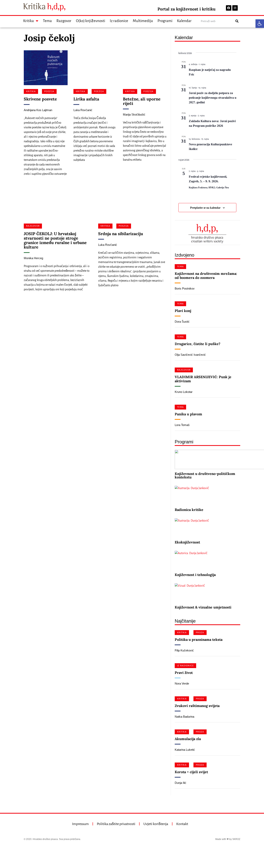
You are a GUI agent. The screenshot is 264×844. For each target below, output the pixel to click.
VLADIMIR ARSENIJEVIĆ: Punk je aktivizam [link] (203, 379)
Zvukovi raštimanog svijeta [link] (197, 705)
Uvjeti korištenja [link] (155, 824)
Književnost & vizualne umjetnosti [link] (203, 607)
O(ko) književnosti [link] (90, 21)
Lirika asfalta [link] (86, 99)
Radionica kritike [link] (189, 509)
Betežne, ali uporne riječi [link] (141, 101)
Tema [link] (47, 21)
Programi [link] (165, 21)
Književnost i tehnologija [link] (195, 574)
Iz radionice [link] (119, 21)
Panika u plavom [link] (188, 414)
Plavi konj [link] (183, 310)
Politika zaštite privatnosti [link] (116, 824)
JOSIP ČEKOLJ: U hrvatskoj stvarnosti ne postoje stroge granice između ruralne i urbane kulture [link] (55, 240)
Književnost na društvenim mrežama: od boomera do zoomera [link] (206, 275)
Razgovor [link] (63, 21)
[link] (259, 23)
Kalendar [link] (184, 21)
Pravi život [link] (184, 672)
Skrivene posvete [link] (40, 99)
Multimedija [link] (143, 21)
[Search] (237, 21)
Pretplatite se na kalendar (205, 207)
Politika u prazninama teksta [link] (198, 639)
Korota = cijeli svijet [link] (191, 772)
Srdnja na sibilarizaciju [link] (120, 233)
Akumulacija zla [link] (188, 739)
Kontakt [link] (182, 824)
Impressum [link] (80, 824)
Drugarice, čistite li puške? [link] (197, 344)
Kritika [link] (28, 21)
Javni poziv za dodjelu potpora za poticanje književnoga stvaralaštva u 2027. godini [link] (212, 97)
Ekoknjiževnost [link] (187, 542)
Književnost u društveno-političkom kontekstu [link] (205, 475)
